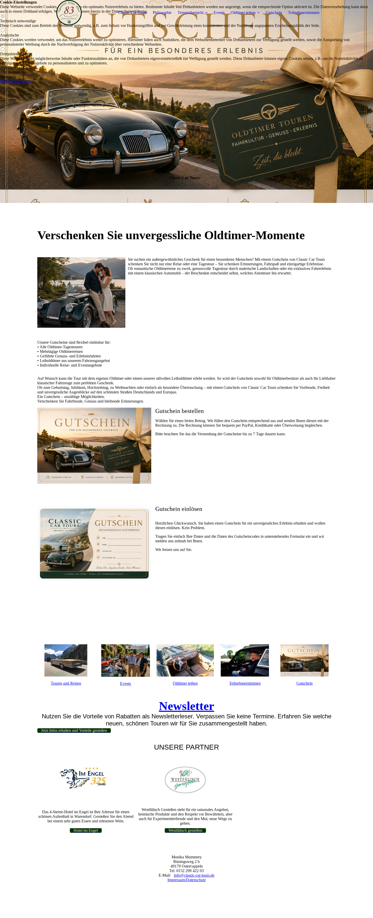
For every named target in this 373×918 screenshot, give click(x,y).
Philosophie (162, 12)
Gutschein (274, 12)
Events (219, 12)
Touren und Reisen (66, 683)
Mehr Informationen (16, 81)
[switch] (2, 30)
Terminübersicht (191, 12)
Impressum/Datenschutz (186, 880)
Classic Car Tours (132, 12)
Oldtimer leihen (243, 12)
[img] (69, 12)
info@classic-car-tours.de (194, 875)
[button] (186, 67)
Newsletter (186, 706)
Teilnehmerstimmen (303, 12)
